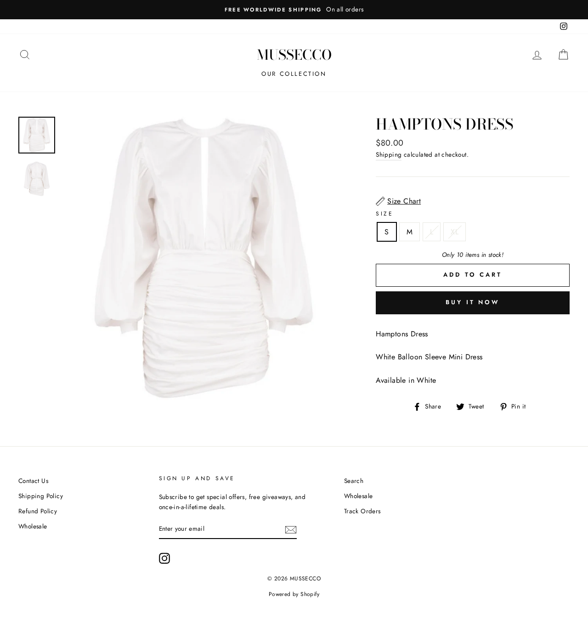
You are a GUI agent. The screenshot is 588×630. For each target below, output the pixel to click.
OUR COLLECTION (293, 73)
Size (384, 214)
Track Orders (362, 511)
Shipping (388, 154)
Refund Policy (37, 511)
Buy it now (473, 302)
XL (454, 232)
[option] (294, 10)
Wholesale (32, 526)
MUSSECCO (294, 55)
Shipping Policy (40, 495)
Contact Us (33, 480)
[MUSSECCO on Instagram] (164, 558)
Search (353, 480)
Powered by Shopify (294, 594)
